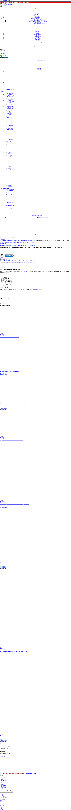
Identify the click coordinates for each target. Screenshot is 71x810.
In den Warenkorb (9, 255)
